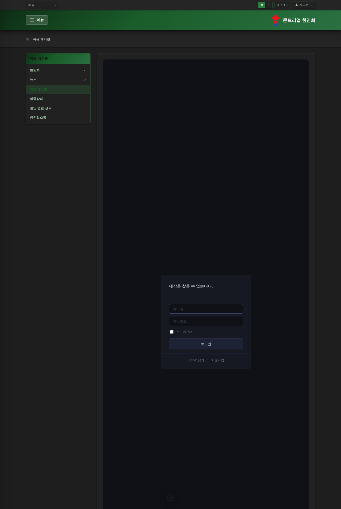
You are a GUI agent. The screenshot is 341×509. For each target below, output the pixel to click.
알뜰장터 (36, 99)
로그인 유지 (184, 332)
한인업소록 (38, 117)
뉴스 (33, 80)
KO (283, 5)
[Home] (27, 39)
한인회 (35, 70)
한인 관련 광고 (40, 108)
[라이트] (261, 5)
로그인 (304, 4)
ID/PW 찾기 (196, 360)
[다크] (268, 5)
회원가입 (217, 360)
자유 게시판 (38, 89)
